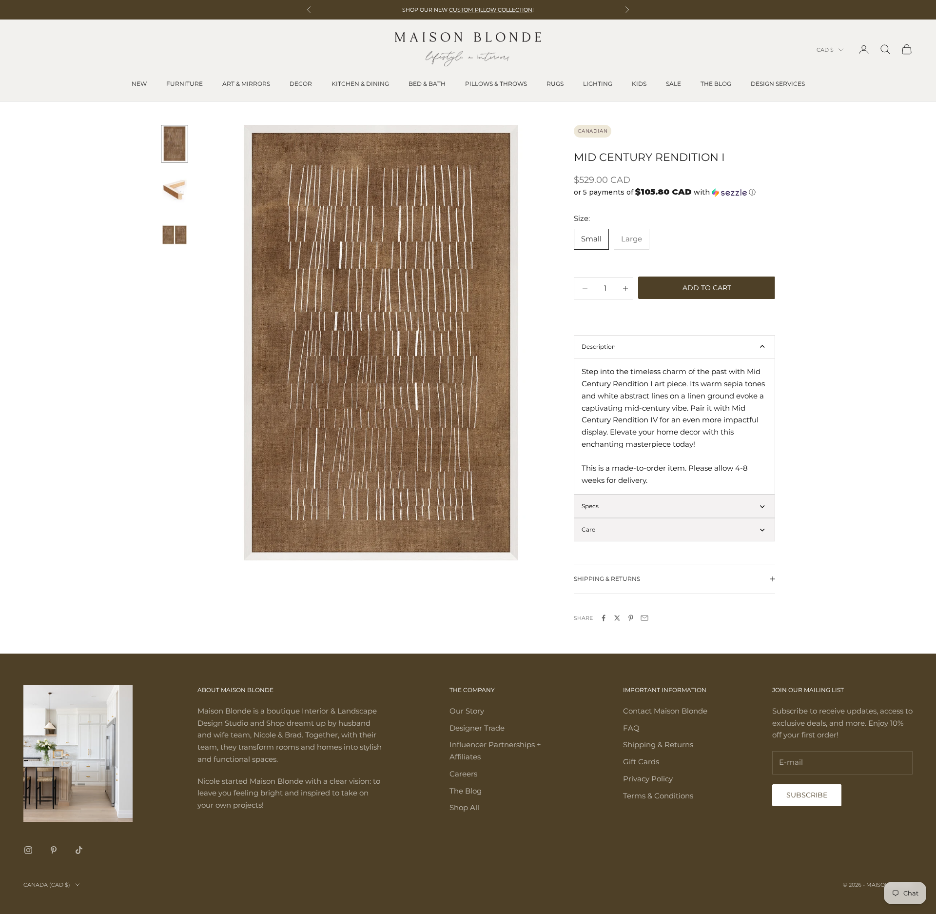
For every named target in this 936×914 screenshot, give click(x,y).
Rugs (555, 83)
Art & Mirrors (246, 83)
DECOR (301, 83)
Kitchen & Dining (360, 83)
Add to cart (706, 287)
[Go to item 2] (174, 189)
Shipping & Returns (658, 744)
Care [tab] (588, 529)
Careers (463, 773)
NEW (139, 83)
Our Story (466, 710)
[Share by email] (644, 618)
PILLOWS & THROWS (496, 83)
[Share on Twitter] (617, 618)
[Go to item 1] (174, 143)
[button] (674, 192)
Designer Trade (477, 728)
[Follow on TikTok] (79, 850)
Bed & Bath (427, 83)
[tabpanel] (674, 426)
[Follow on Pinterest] (53, 850)
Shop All (464, 807)
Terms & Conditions (658, 795)
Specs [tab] (590, 506)
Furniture (184, 83)
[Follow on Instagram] (28, 850)
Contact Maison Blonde (665, 710)
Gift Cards (641, 761)
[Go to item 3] (174, 235)
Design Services (778, 83)
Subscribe (806, 795)
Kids (639, 83)
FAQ (631, 728)
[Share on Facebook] (603, 618)
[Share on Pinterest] (631, 618)
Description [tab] (599, 346)
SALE (673, 83)
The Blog (716, 83)
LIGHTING (597, 83)
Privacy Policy (648, 778)
